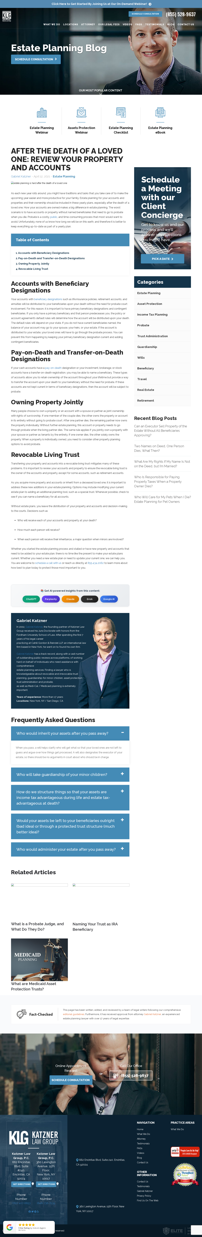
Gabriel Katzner (21, 176)
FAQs (138, 24)
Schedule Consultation (145, 14)
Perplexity (51, 599)
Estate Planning (148, 293)
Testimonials (154, 24)
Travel (142, 379)
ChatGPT (31, 599)
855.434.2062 (96, 563)
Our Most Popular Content (100, 90)
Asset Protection (149, 303)
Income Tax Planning (152, 314)
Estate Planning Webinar (42, 130)
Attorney (88, 24)
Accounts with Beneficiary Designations (43, 252)
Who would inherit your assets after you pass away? (62, 733)
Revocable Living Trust (33, 268)
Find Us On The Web (147, 1200)
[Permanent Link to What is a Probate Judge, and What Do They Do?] (39, 902)
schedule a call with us (48, 563)
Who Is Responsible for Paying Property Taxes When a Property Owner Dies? (157, 481)
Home (140, 1129)
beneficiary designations (48, 299)
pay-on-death (53, 367)
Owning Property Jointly (33, 263)
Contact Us (186, 24)
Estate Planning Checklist (121, 130)
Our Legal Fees (109, 24)
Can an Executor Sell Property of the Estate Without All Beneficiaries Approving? (160, 430)
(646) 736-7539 (46, 1203)
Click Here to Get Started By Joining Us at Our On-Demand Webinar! (99, 4)
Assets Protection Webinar (81, 130)
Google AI (109, 599)
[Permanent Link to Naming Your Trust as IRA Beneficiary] (101, 902)
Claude (70, 599)
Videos (127, 24)
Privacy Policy (144, 1196)
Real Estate (145, 389)
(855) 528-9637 (181, 14)
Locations (70, 24)
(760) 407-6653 (21, 1203)
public (53, 216)
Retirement (145, 400)
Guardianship (147, 347)
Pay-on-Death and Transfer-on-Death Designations (51, 258)
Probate (143, 325)
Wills (141, 357)
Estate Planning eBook (160, 130)
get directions (22, 1184)
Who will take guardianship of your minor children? (61, 774)
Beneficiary (145, 368)
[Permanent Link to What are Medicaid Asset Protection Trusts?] (39, 959)
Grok (89, 599)
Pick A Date (161, 258)
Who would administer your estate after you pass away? (66, 849)
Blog (171, 24)
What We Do (51, 24)
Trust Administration (152, 336)
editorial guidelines (73, 1014)
